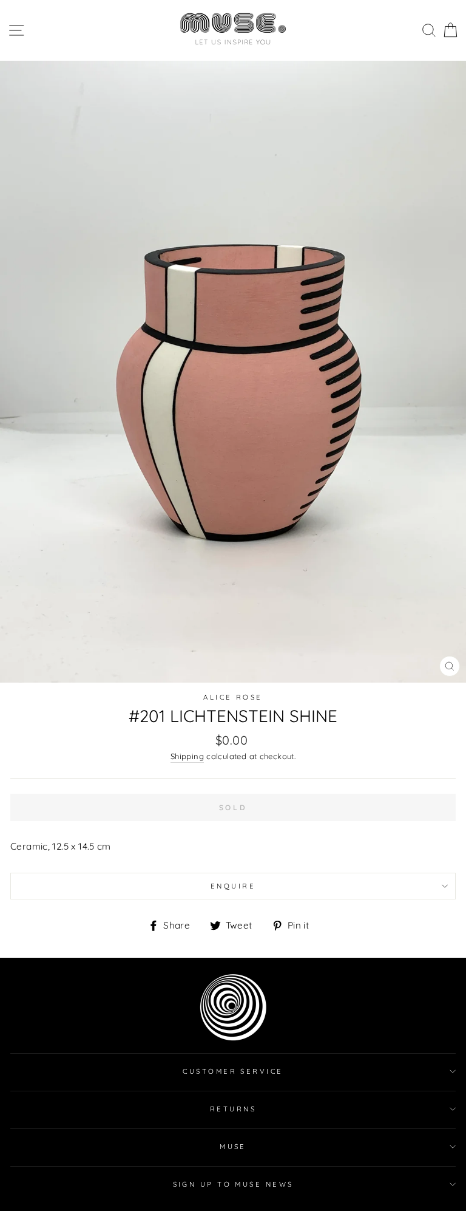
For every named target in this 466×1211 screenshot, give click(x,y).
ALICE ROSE (232, 697)
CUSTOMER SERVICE (233, 1071)
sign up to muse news (233, 1184)
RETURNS (233, 1109)
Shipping (187, 756)
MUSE (233, 1146)
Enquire (233, 886)
